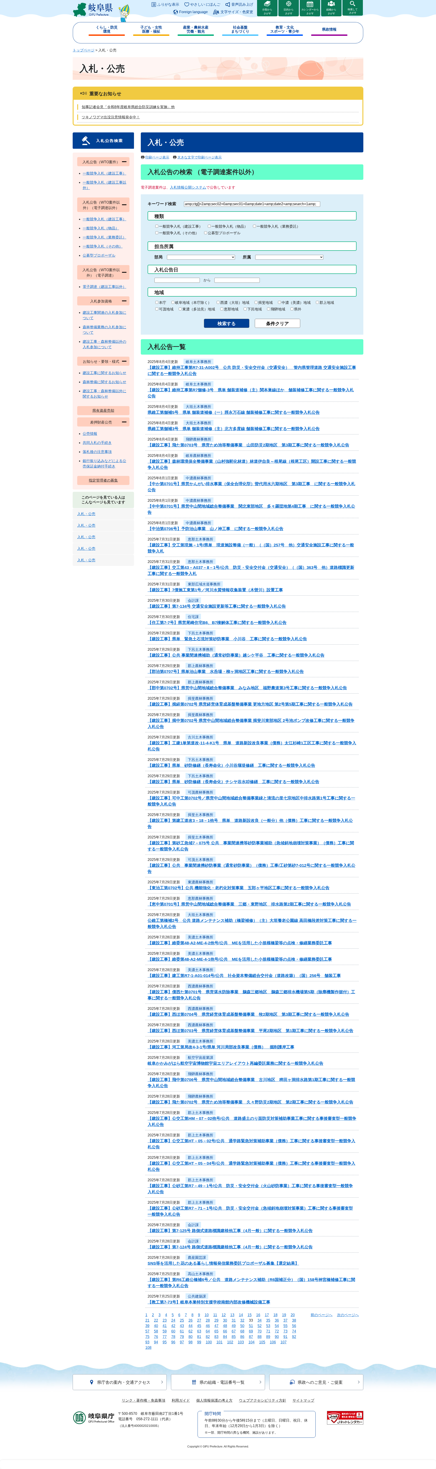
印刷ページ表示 (157, 157)
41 (165, 1326)
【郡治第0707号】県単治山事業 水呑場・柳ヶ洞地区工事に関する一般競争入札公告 (226, 671)
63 (199, 1331)
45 (199, 1326)
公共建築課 (197, 1296)
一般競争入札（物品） (229, 226)
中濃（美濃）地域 (296, 303)
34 (260, 1320)
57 (147, 1331)
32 (242, 1320)
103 (241, 1342)
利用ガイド (181, 1400)
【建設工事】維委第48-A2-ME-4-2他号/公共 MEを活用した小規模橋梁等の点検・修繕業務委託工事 (240, 943)
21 (147, 1320)
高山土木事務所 (200, 1274)
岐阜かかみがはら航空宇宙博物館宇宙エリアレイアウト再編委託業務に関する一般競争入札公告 (235, 1063)
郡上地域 (327, 303)
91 (285, 1337)
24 (173, 1320)
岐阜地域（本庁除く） (193, 303)
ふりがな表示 (168, 4)
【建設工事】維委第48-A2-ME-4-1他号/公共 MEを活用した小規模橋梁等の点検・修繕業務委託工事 (240, 959)
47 (216, 1326)
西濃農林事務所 (200, 986)
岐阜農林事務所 (198, 456)
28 (208, 1320)
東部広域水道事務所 (204, 584)
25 (182, 1320)
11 (215, 1315)
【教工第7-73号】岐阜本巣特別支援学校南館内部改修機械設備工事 (209, 1302)
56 (294, 1326)
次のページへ (348, 1315)
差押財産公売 (101, 422)
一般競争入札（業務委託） (278, 226)
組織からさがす (331, 11)
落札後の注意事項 (97, 452)
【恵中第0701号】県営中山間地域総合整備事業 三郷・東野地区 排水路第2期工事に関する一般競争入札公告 (249, 904)
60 (173, 1331)
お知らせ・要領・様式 (101, 361)
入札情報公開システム (188, 187)
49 (234, 1326)
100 (209, 1342)
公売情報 (90, 434)
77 (165, 1337)
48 (225, 1326)
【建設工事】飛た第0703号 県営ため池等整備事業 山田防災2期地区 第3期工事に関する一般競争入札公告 (248, 445)
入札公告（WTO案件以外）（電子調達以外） (101, 205)
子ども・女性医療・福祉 (151, 29)
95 (165, 1342)
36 (277, 1320)
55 (285, 1326)
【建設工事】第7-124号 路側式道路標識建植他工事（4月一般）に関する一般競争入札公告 (230, 1247)
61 (182, 1331)
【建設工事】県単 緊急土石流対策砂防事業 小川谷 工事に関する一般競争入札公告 (227, 639)
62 (190, 1331)
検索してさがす (353, 11)
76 (156, 1337)
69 (251, 1331)
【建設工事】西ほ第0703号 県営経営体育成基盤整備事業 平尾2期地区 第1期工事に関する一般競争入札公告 (250, 1030)
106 (273, 1342)
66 (225, 1331)
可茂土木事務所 (200, 860)
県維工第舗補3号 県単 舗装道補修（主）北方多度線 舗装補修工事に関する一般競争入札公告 (234, 428)
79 (182, 1337)
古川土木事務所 (200, 737)
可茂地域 (166, 309)
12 (224, 1315)
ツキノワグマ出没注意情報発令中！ (111, 117)
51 (251, 1326)
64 (208, 1331)
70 (260, 1331)
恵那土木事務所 (200, 539)
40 (156, 1326)
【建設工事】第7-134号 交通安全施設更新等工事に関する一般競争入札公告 (217, 606)
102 (230, 1342)
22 (156, 1320)
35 (268, 1320)
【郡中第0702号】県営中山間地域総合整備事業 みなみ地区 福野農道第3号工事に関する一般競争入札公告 (247, 688)
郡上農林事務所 (200, 666)
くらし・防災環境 (107, 29)
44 (190, 1326)
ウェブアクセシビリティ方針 (262, 1400)
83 (216, 1337)
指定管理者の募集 (103, 480)
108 (148, 1348)
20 (293, 1315)
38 (294, 1320)
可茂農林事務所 (200, 792)
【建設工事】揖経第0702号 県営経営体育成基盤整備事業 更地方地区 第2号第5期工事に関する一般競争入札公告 (250, 704)
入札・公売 (86, 514)
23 (165, 1320)
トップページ (83, 50)
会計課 (193, 600)
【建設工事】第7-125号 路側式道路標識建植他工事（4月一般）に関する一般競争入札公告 (230, 1230)
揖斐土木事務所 (200, 815)
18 (275, 1315)
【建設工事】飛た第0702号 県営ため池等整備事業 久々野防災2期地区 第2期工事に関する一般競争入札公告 (250, 1102)
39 (147, 1326)
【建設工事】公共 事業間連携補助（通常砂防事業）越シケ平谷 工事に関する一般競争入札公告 (236, 655)
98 (190, 1342)
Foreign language (193, 12)
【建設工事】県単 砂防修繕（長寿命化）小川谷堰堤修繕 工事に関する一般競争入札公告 (231, 765)
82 (208, 1337)
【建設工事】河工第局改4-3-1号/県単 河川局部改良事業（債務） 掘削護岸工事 (221, 1047)
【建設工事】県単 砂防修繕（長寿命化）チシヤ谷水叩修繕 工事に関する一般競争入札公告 (233, 782)
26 (190, 1320)
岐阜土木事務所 (198, 362)
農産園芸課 (197, 1257)
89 (268, 1337)
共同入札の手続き (97, 443)
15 (250, 1315)
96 (173, 1342)
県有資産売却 (103, 410)
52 (260, 1326)
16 (258, 1315)
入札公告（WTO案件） (101, 162)
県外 (297, 309)
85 (234, 1337)
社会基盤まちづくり (240, 29)
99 (199, 1342)
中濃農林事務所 (198, 478)
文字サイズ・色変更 (236, 12)
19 (284, 1315)
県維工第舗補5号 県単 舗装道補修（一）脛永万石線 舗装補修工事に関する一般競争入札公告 (234, 412)
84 (225, 1337)
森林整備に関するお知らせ (104, 382)
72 (277, 1331)
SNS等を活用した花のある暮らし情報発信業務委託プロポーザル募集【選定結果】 (223, 1263)
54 (277, 1326)
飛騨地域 (278, 309)
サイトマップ (303, 1400)
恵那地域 (231, 309)
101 (219, 1342)
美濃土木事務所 (200, 937)
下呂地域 (254, 309)
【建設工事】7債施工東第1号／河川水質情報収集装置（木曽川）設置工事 (215, 590)
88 (260, 1337)
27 (199, 1320)
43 (182, 1326)
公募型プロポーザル (224, 233)
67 (234, 1331)
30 (225, 1320)
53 (268, 1326)
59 (165, 1331)
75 (147, 1337)
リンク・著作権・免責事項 (143, 1400)
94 (156, 1342)
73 (285, 1331)
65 (216, 1331)
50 (242, 1326)
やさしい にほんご (205, 4)
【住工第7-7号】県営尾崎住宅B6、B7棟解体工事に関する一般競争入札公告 (217, 622)
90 (277, 1337)
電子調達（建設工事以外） (104, 287)
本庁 (162, 303)
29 (216, 1320)
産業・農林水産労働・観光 (195, 29)
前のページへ (321, 1315)
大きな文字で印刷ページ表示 (199, 157)
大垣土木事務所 (198, 407)
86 (242, 1337)
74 (294, 1331)
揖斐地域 (265, 303)
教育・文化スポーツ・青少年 (284, 29)
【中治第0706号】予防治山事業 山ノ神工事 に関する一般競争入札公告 (215, 528)
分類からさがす (267, 11)
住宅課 (193, 617)
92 (294, 1337)
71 (268, 1331)
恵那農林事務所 (200, 898)
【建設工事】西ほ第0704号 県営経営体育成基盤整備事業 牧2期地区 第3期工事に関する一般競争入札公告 (248, 1014)
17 (267, 1315)
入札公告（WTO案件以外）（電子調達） (101, 272)
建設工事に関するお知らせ (104, 373)
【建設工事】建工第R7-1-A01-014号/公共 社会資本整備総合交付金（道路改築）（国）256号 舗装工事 (244, 975)
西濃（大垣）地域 (234, 303)
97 (182, 1342)
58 (156, 1331)
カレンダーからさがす (310, 11)
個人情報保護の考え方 (214, 1400)
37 (285, 1320)
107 (283, 1342)
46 (208, 1326)
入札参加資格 (101, 301)
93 (147, 1342)
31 (234, 1320)
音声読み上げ (242, 4)
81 (199, 1337)
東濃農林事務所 (200, 882)
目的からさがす (289, 11)
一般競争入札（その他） (179, 233)
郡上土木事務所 (200, 1113)
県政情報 (329, 29)
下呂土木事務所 (200, 633)
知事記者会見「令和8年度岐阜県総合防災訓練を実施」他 (128, 107)
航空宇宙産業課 (200, 1058)
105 (262, 1342)
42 (173, 1326)
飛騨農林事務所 (198, 439)
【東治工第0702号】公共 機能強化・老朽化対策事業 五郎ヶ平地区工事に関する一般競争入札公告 (238, 888)
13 (232, 1315)
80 (190, 1337)
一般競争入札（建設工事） (181, 226)
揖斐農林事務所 (200, 698)
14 (241, 1315)
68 (242, 1331)
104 (251, 1342)
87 (251, 1337)
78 (173, 1337)
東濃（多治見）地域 (198, 309)
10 (207, 1315)
